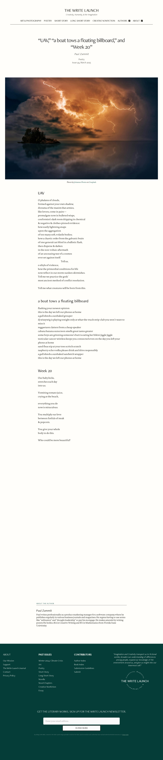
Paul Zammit (44, 610)
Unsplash (92, 182)
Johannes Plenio (80, 182)
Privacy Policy (125, 734)
